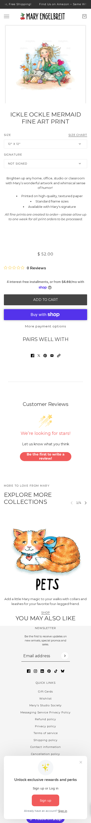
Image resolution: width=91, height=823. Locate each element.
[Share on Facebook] (32, 355)
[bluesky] (62, 671)
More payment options (45, 326)
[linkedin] (42, 671)
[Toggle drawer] (6, 16)
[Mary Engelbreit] (45, 16)
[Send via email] (52, 355)
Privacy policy (45, 726)
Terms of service (45, 733)
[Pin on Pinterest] (45, 355)
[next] (85, 503)
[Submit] (65, 656)
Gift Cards (45, 691)
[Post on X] (39, 355)
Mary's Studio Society (45, 705)
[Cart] (84, 16)
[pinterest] (49, 671)
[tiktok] (55, 671)
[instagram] (35, 671)
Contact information (45, 747)
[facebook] (28, 671)
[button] (58, 355)
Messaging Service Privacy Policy (45, 712)
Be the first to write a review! (46, 456)
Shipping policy (45, 740)
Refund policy (45, 719)
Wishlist (45, 698)
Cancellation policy (45, 754)
